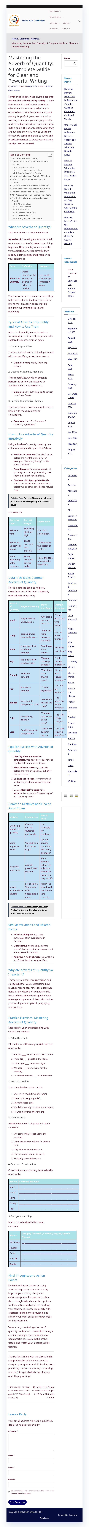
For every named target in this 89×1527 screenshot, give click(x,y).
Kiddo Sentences (72, 632)
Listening (72, 661)
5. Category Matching (24, 215)
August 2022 (71, 451)
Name (11, 1456)
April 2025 (70, 367)
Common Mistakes (72, 517)
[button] (60, 11)
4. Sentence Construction (26, 212)
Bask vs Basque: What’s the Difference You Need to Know (70, 170)
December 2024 (72, 395)
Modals (71, 667)
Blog (70, 510)
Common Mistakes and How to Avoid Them (31, 188)
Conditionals (73, 527)
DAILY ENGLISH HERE (33, 20)
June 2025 (73, 353)
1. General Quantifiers (25, 167)
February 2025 (72, 386)
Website (11, 1479)
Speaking (72, 732)
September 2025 (72, 330)
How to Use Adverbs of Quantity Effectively (31, 176)
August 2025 (71, 340)
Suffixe (71, 738)
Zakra (71, 1515)
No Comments (14, 90)
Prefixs (71, 701)
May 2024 (72, 443)
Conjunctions (72, 537)
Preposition (72, 709)
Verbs (70, 765)
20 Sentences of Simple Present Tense (72, 286)
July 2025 (72, 347)
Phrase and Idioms (71, 692)
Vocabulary (54, 29)
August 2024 (71, 424)
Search (67, 58)
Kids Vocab (71, 653)
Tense (71, 759)
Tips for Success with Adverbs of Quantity (30, 185)
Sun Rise (72, 744)
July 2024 (72, 432)
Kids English (54, 23)
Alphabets (72, 492)
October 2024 (72, 405)
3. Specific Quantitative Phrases (28, 173)
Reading (72, 717)
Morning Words (72, 675)
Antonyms (72, 502)
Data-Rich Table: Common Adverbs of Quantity (28, 181)
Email (11, 1468)
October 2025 (72, 320)
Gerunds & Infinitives (72, 589)
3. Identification (22, 209)
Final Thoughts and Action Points (27, 218)
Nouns (71, 682)
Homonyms (72, 607)
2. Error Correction (23, 207)
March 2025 (71, 376)
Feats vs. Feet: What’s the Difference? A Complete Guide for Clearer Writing (71, 230)
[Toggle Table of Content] (49, 155)
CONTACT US (66, 29)
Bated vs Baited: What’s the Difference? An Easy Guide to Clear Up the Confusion (70, 198)
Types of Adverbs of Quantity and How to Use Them (30, 163)
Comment (13, 1431)
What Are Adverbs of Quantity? (25, 158)
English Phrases (72, 565)
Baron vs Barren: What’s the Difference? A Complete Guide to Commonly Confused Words (71, 104)
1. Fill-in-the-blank (23, 204)
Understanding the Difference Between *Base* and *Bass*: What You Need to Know (70, 139)
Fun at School (71, 575)
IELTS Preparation (55, 17)
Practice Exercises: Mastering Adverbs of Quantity (30, 199)
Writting (72, 781)
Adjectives (72, 477)
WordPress (44, 1518)
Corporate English (72, 546)
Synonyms (72, 752)
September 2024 (72, 415)
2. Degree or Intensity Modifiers (29, 170)
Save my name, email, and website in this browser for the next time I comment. (32, 1492)
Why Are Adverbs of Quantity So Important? (31, 195)
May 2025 (72, 359)
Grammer (66, 23)
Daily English (54, 11)
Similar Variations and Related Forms (28, 191)
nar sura (14, 86)
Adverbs (49, 86)
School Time (71, 725)
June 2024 (73, 438)
